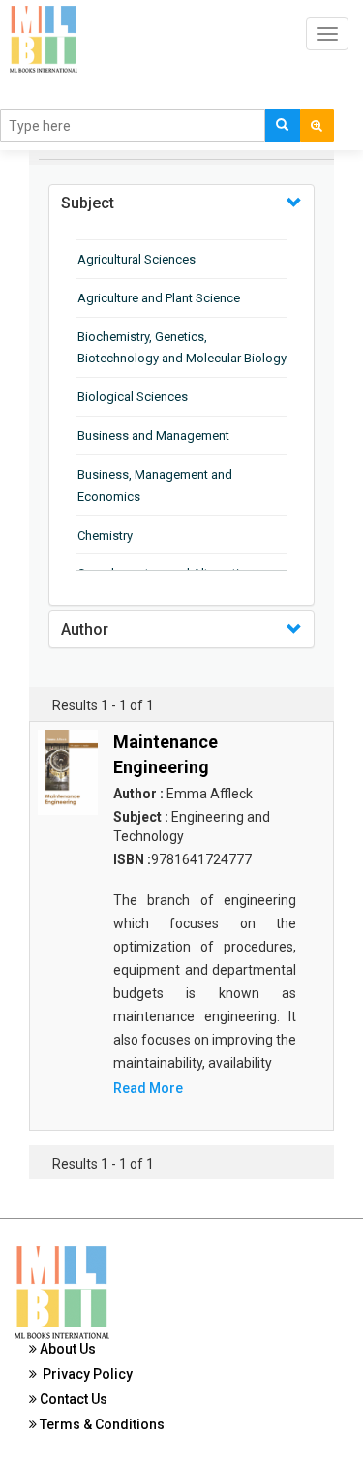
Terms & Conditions (101, 1424)
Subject (87, 203)
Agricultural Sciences (136, 259)
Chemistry (105, 535)
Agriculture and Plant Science (158, 298)
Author (84, 629)
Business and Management (153, 435)
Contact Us (72, 1399)
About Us (66, 1349)
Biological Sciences (132, 397)
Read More (148, 1088)
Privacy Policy (85, 1374)
